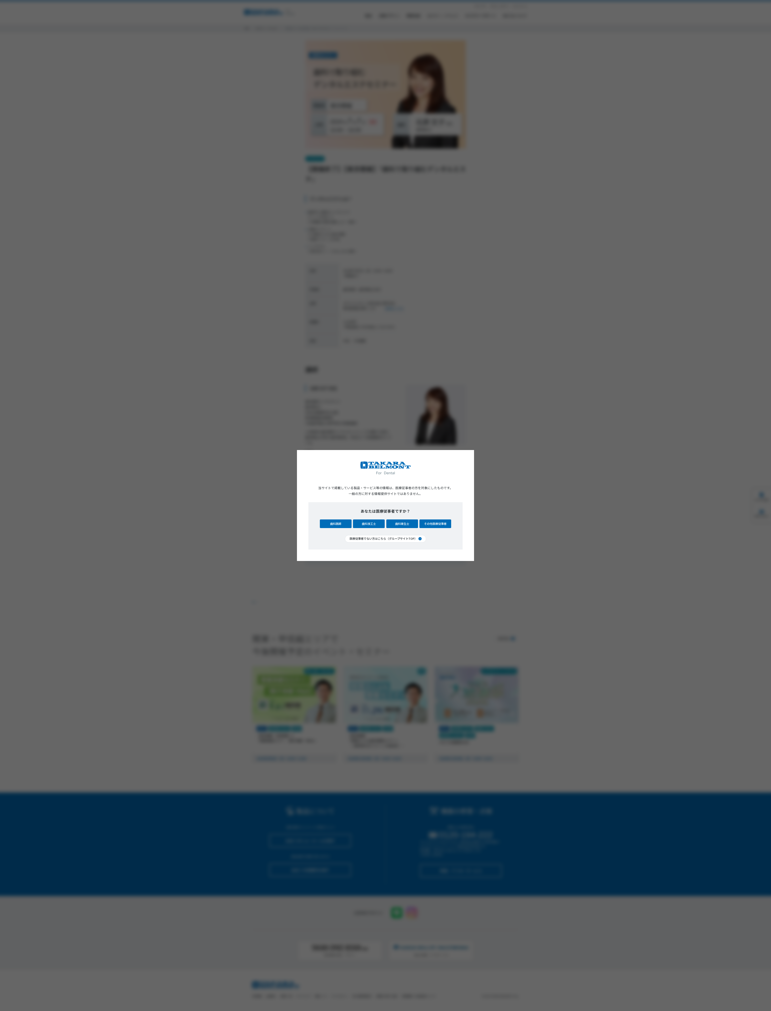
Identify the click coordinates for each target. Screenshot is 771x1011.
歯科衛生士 (402, 524)
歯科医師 (335, 524)
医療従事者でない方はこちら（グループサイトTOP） (383, 538)
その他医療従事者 (435, 524)
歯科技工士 (369, 524)
